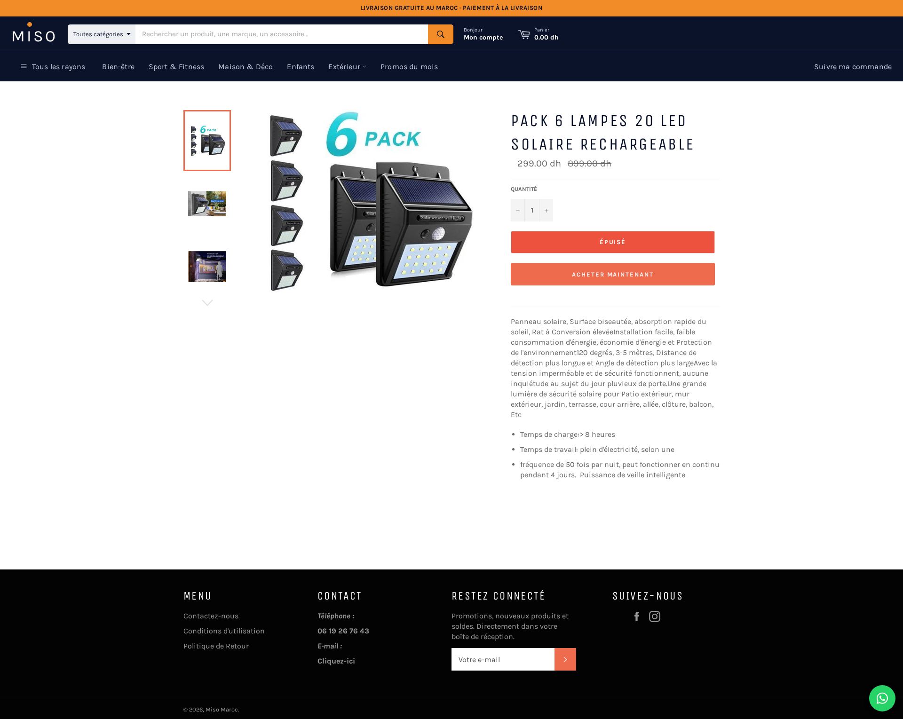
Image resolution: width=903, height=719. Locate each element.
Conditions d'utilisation (224, 630)
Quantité (524, 189)
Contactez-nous (210, 615)
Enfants (300, 66)
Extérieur (345, 66)
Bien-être (118, 66)
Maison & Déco (245, 66)
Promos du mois (409, 66)
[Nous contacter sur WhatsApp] (882, 698)
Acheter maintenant (613, 274)
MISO (34, 36)
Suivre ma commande (853, 66)
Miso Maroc (222, 709)
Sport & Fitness (176, 66)
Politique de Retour (216, 645)
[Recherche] (440, 34)
